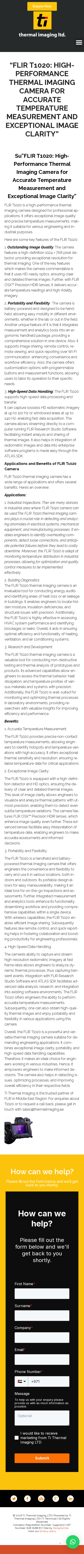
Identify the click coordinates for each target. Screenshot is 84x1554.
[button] (79, 42)
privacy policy (48, 1531)
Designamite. (61, 1528)
